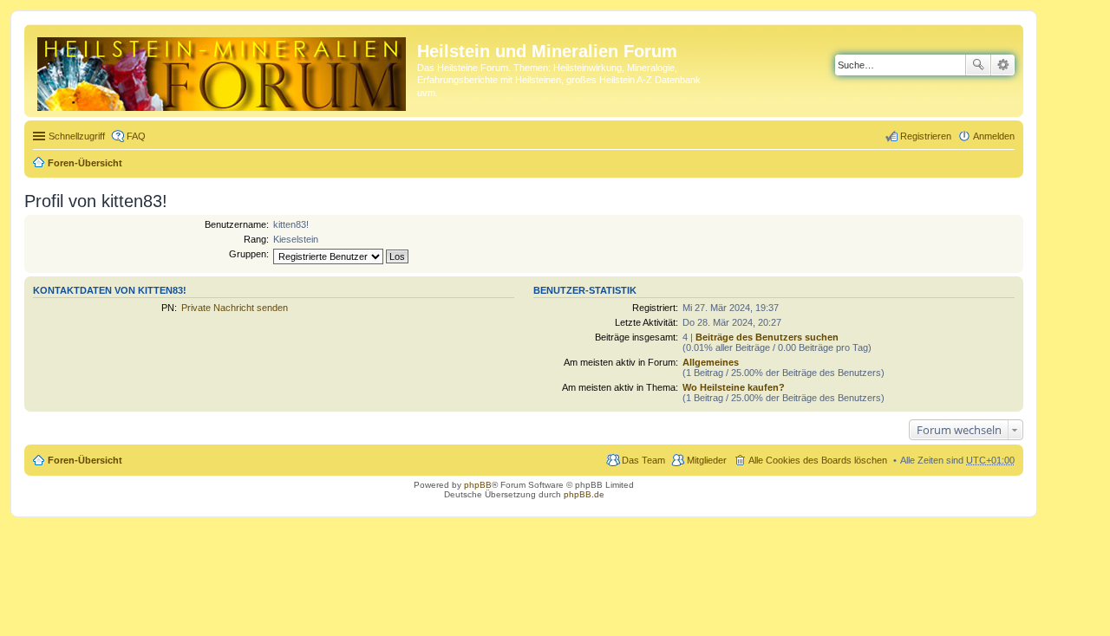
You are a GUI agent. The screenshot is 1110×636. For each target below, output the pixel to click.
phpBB (478, 485)
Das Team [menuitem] (643, 460)
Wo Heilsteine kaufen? (733, 387)
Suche (978, 65)
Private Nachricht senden (234, 307)
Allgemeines (710, 362)
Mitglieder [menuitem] (707, 460)
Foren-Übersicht (85, 163)
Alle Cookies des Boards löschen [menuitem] (817, 460)
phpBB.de (584, 494)
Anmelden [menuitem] (994, 136)
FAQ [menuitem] (136, 136)
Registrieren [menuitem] (925, 136)
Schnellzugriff (77, 136)
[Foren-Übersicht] (223, 71)
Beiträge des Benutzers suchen (767, 337)
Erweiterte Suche (1003, 65)
